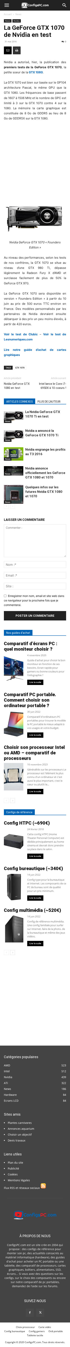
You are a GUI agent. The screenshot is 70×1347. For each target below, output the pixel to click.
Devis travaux (16, 1140)
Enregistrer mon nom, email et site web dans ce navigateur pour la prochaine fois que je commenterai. (34, 600)
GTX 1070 (19, 367)
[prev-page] (6, 506)
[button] (6, 5)
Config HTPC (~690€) (27, 823)
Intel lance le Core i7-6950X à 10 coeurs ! (52, 386)
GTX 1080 (36, 72)
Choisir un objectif (20, 1134)
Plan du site (15, 1162)
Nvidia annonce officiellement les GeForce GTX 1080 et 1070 (45, 472)
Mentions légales (19, 1180)
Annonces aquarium (21, 1129)
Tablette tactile (35, 1335)
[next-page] (12, 800)
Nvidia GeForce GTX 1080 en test (17, 386)
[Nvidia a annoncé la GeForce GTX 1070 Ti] (13, 435)
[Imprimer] (17, 50)
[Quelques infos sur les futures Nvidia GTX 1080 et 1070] (13, 494)
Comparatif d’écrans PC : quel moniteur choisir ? (30, 646)
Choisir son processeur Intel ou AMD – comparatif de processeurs (34, 753)
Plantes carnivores (20, 1123)
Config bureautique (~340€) (33, 868)
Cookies (13, 1174)
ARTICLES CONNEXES (19, 401)
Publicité (13, 1168)
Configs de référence (19, 812)
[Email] (8, 50)
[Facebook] (30, 1313)
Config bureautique (14, 1331)
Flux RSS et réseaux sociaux (22, 1188)
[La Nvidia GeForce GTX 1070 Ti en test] (13, 416)
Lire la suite (35, 682)
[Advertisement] (35, 161)
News (18, 14)
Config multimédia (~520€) (32, 910)
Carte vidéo (44, 1327)
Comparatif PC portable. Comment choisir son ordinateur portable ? (30, 700)
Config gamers (37, 1331)
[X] (40, 1313)
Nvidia (17, 20)
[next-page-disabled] (12, 506)
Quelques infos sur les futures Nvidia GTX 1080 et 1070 (43, 491)
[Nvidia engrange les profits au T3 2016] (13, 454)
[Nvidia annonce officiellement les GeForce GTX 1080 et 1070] (13, 471)
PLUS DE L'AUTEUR (49, 401)
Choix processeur (25, 1327)
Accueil (8, 14)
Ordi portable (55, 1331)
